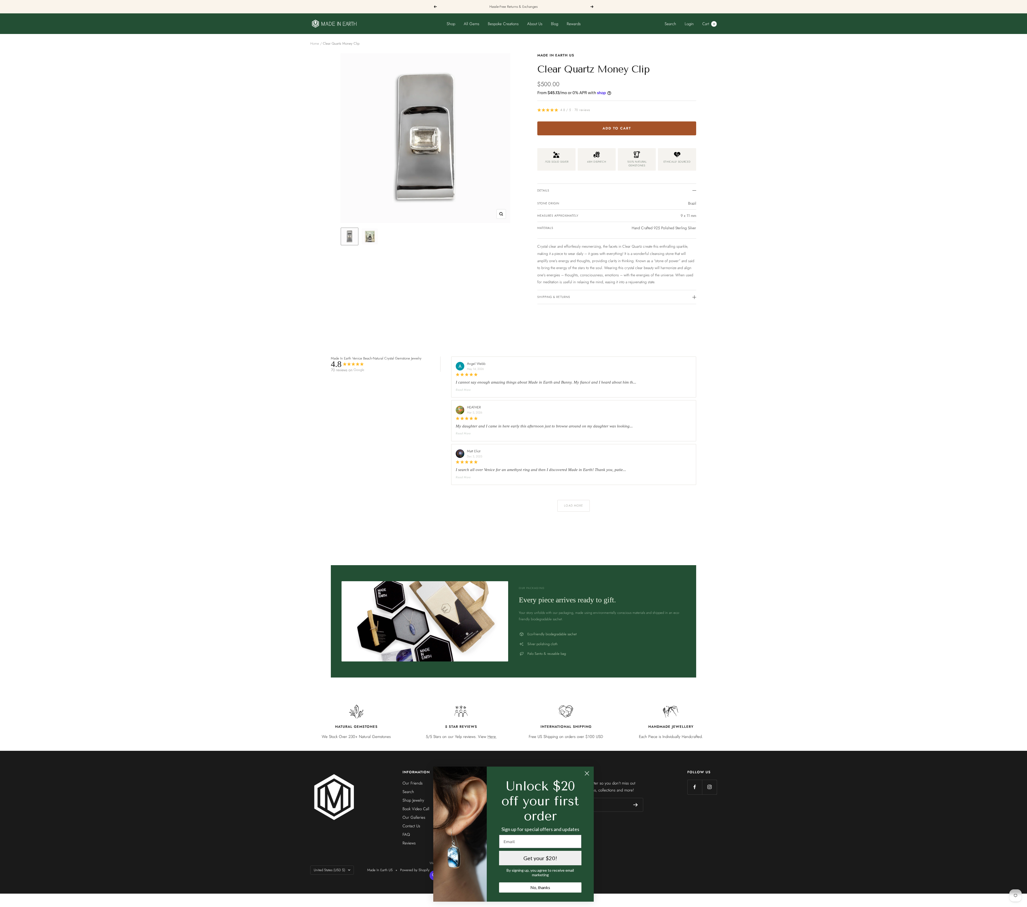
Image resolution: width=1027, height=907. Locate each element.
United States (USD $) (329, 869)
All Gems (471, 24)
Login (689, 24)
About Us (534, 24)
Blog (554, 24)
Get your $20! (540, 858)
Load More (573, 505)
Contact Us (411, 826)
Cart (708, 24)
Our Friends (413, 783)
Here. (492, 737)
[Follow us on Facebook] (694, 787)
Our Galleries (414, 817)
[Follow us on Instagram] (709, 787)
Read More (463, 390)
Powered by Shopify (415, 869)
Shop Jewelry (413, 800)
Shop (451, 24)
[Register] (635, 805)
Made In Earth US (555, 55)
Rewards (574, 24)
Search (670, 24)
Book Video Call (416, 809)
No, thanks (540, 887)
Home (314, 43)
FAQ (406, 834)
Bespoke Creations (503, 24)
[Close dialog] (587, 773)
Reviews (409, 843)
